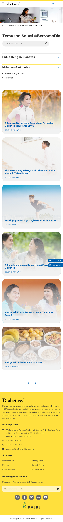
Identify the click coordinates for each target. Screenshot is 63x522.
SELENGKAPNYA (31, 112)
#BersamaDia (13, 25)
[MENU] (59, 4)
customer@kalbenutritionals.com (20, 449)
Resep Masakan (8, 469)
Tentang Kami (38, 461)
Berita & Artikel (38, 465)
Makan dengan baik (15, 73)
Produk (5, 465)
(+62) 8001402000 (14, 445)
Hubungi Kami (38, 469)
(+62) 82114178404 (14, 440)
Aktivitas (9, 77)
